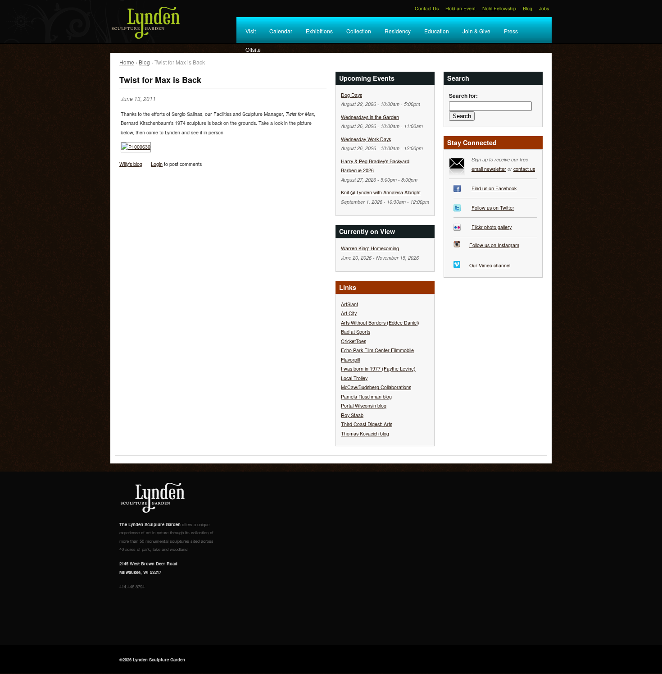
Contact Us (427, 8)
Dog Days (351, 95)
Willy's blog (130, 163)
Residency (398, 31)
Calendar (280, 31)
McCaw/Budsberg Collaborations (376, 387)
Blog (527, 8)
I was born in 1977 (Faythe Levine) (378, 368)
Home (126, 62)
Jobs (544, 8)
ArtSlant (349, 304)
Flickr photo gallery (492, 227)
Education (436, 31)
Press (511, 31)
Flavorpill (350, 359)
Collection (358, 31)
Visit (250, 31)
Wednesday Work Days (366, 139)
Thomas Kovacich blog (365, 433)
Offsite (253, 49)
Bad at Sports (355, 331)
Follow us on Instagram (494, 245)
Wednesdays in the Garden (370, 117)
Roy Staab (352, 415)
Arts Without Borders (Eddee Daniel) (380, 322)
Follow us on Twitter (493, 207)
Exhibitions (319, 31)
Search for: (463, 96)
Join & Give (476, 31)
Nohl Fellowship (499, 8)
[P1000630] (136, 149)
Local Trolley (354, 378)
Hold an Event (460, 8)
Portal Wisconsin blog (363, 405)
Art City (349, 313)
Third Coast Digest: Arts (366, 424)
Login (157, 163)
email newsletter (489, 168)
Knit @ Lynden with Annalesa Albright (381, 192)
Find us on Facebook (494, 188)
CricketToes (353, 341)
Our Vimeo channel (489, 265)
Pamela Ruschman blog (366, 396)
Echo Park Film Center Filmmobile (377, 350)
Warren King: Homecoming (370, 248)
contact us (524, 168)
